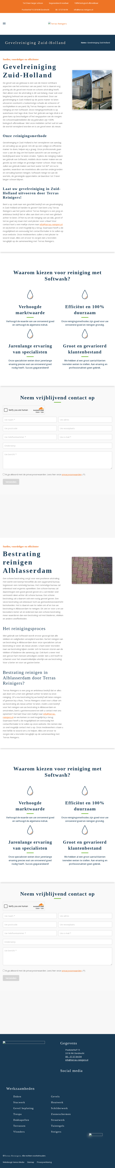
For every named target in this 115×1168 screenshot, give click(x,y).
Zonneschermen (61, 1114)
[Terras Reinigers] (57, 23)
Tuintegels (57, 1125)
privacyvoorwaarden (72, 474)
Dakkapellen (21, 1120)
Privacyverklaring (44, 1162)
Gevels (55, 1096)
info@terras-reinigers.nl (83, 10)
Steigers (56, 1131)
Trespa (17, 1114)
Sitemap (30, 1162)
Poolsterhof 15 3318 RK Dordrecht (35, 10)
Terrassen (19, 1125)
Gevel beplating (23, 1108)
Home (83, 42)
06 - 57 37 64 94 (61, 10)
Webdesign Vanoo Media (13, 1162)
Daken (17, 1096)
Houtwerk (57, 1102)
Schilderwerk (59, 1108)
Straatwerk (58, 1120)
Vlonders (19, 1131)
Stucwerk (19, 1102)
